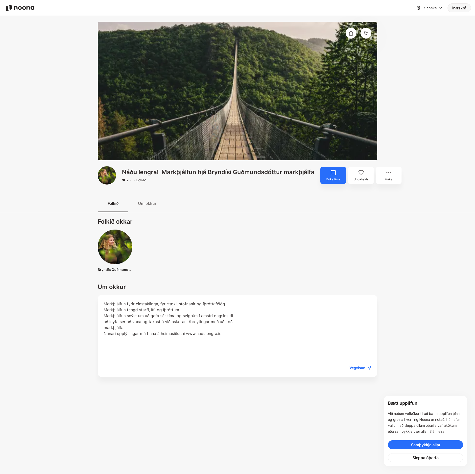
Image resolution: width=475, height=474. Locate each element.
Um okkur (147, 203)
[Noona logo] (20, 8)
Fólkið (113, 203)
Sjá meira (436, 431)
